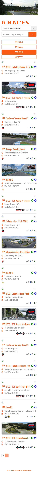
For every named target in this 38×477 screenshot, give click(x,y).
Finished (20, 42)
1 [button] (3, 455)
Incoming (20, 52)
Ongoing (20, 47)
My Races (20, 56)
